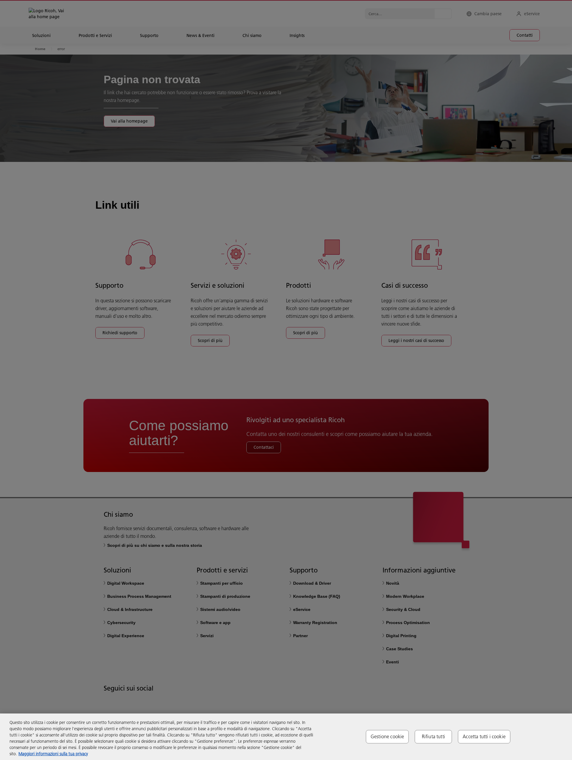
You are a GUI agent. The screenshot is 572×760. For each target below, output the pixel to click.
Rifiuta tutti (433, 736)
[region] (286, 736)
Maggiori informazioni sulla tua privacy (53, 753)
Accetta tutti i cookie (484, 736)
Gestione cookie (387, 736)
